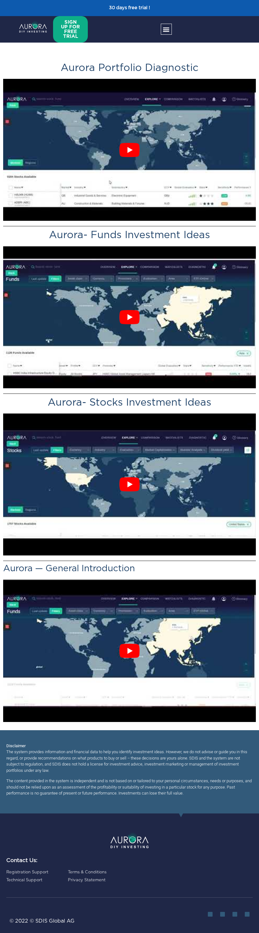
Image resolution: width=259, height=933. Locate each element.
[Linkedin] (222, 914)
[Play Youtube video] (129, 150)
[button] (166, 29)
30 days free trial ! (129, 7)
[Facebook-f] (234, 914)
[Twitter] (210, 914)
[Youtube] (247, 914)
